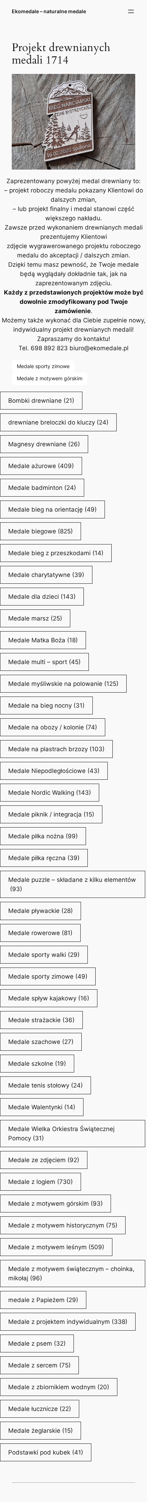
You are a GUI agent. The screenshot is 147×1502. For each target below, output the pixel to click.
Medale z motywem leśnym (56, 1247)
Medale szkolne (37, 1063)
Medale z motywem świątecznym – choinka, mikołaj (71, 1273)
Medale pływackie (40, 910)
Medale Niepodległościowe (54, 770)
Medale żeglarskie (40, 1430)
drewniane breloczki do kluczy (58, 422)
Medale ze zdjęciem (43, 1160)
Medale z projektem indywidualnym (67, 1321)
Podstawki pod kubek (45, 1452)
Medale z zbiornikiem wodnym (58, 1387)
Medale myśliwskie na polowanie (63, 683)
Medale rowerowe (40, 932)
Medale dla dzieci (42, 596)
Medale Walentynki (41, 1107)
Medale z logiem (40, 1181)
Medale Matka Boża (43, 640)
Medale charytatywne (46, 574)
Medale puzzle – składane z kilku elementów (72, 884)
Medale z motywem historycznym (62, 1225)
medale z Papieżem (43, 1299)
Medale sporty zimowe (43, 366)
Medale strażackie (41, 1020)
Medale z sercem (39, 1365)
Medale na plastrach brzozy (56, 749)
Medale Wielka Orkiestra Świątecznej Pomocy (61, 1133)
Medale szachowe (41, 1041)
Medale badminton (42, 487)
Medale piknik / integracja (51, 814)
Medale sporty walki (44, 954)
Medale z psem (37, 1343)
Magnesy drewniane (44, 444)
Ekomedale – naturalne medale (49, 11)
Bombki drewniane (41, 400)
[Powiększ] (126, 83)
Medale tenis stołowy (45, 1085)
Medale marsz (35, 618)
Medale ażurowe (41, 465)
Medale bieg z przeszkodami (55, 553)
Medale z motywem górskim (49, 378)
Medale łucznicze (39, 1408)
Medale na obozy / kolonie (52, 727)
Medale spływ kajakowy (48, 998)
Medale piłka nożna (43, 836)
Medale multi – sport (44, 661)
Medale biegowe (40, 531)
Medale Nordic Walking (49, 792)
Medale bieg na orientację (52, 509)
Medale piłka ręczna (44, 857)
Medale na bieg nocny (46, 705)
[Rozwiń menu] (131, 11)
